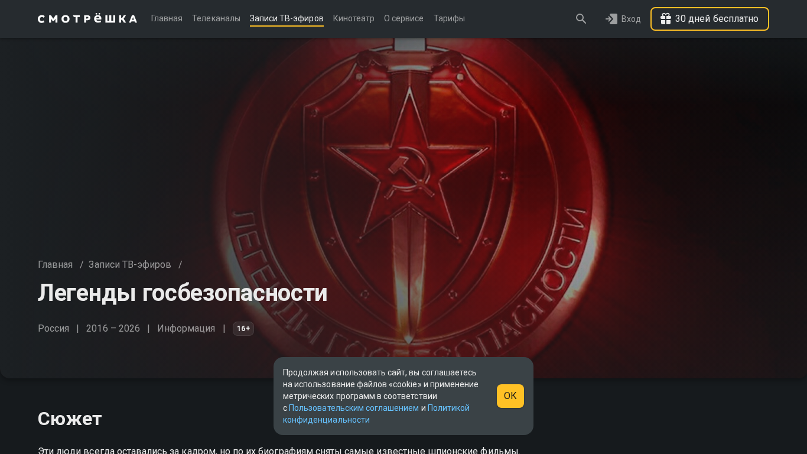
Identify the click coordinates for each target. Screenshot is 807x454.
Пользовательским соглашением (354, 408)
